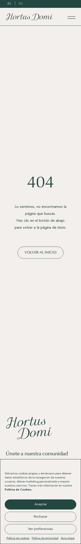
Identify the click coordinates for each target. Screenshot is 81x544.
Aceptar (40, 504)
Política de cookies (18, 538)
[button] (74, 465)
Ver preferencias (40, 529)
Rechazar (40, 516)
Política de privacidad (45, 538)
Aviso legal (67, 538)
